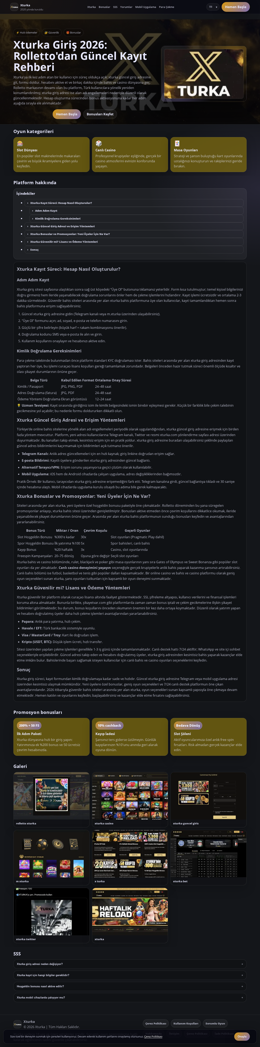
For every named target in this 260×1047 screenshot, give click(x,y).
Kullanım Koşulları (185, 1023)
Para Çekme (166, 7)
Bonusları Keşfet (100, 114)
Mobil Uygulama (145, 7)
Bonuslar (104, 7)
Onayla (242, 1036)
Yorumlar (126, 7)
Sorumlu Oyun (215, 1023)
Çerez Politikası (155, 1023)
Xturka (91, 7)
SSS (115, 7)
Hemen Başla (235, 7)
